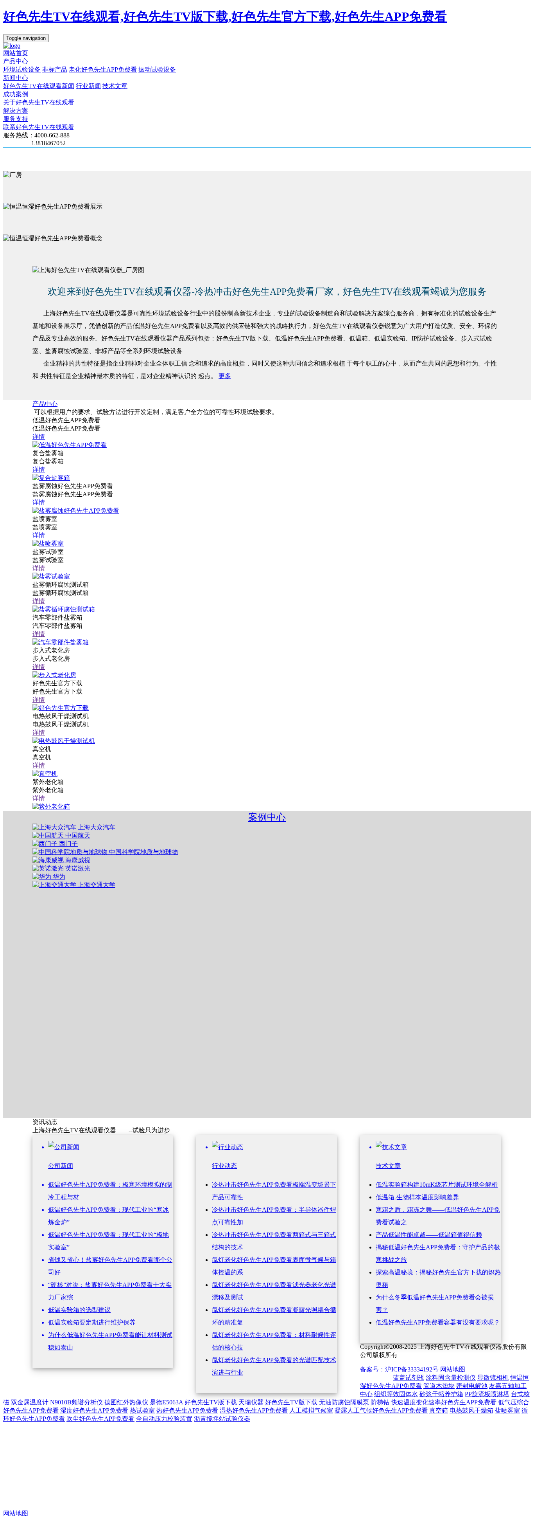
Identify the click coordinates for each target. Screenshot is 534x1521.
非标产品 (54, 69)
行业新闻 (88, 86)
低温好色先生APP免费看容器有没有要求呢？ (438, 1322)
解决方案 (15, 110)
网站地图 (452, 1369)
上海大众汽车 (96, 827)
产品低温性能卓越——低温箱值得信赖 (429, 1234)
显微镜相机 (493, 1377)
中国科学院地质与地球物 (143, 852)
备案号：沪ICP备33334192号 (399, 1369)
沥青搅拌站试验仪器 (222, 1418)
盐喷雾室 (507, 1410)
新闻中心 (15, 77)
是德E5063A (166, 1402)
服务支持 (15, 118)
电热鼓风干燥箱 (471, 1410)
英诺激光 (77, 868)
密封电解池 (471, 1385)
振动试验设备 (157, 69)
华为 (59, 876)
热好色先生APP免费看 (187, 1410)
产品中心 (15, 61)
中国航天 (77, 835)
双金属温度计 (29, 1402)
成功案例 (15, 94)
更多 (225, 376)
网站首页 (15, 53)
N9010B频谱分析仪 (76, 1402)
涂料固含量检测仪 (451, 1377)
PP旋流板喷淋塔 (487, 1394)
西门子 (68, 843)
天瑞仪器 (250, 1402)
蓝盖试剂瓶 (408, 1377)
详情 (38, 436)
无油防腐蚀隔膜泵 (344, 1402)
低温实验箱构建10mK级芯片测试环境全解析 (437, 1184)
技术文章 (114, 86)
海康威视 (77, 860)
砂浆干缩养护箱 (441, 1394)
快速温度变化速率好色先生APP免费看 (443, 1402)
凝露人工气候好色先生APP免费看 (381, 1410)
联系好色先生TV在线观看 (38, 127)
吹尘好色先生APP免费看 (100, 1418)
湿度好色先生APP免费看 (94, 1410)
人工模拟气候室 (311, 1410)
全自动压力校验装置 (164, 1418)
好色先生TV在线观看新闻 (38, 86)
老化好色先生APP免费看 (103, 69)
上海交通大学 (96, 884)
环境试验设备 (22, 69)
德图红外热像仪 (126, 1402)
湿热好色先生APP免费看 (254, 1410)
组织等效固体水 (396, 1394)
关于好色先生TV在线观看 (38, 102)
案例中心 (267, 817)
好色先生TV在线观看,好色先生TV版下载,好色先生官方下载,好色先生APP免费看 (225, 16)
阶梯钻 (380, 1402)
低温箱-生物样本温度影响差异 (417, 1197)
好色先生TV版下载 (211, 1402)
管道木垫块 (439, 1385)
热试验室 (142, 1410)
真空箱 (438, 1410)
